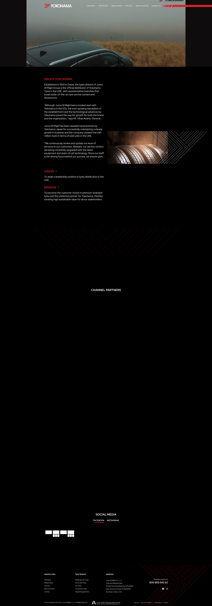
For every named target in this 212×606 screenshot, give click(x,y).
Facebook (98, 520)
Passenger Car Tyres (81, 580)
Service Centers (142, 6)
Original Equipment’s (82, 592)
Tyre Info (128, 6)
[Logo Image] (58, 6)
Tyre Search (103, 6)
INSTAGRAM (113, 520)
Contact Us (156, 6)
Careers (166, 602)
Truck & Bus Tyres (81, 589)
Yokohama (91, 6)
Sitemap (136, 602)
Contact (47, 592)
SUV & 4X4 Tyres (80, 583)
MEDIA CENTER (116, 6)
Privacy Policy (157, 602)
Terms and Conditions (146, 602)
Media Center (48, 583)
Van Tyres (78, 586)
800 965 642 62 (158, 582)
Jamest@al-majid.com (160, 579)
